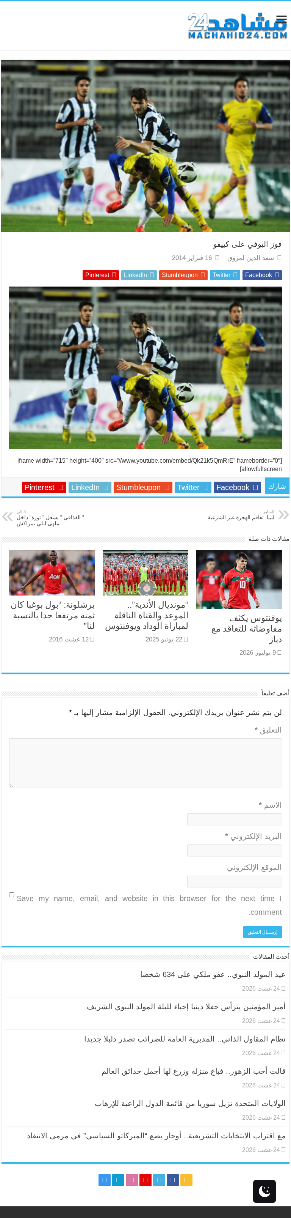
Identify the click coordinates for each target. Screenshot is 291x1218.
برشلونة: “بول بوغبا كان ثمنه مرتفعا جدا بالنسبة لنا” (53, 615)
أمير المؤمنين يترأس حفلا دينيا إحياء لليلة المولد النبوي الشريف (186, 1006)
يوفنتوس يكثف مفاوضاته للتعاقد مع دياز (246, 628)
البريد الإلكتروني (253, 836)
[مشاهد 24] (237, 25)
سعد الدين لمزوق (250, 258)
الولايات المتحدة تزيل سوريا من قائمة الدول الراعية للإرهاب (190, 1103)
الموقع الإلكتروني (254, 867)
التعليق (268, 730)
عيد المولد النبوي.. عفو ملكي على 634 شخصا (213, 974)
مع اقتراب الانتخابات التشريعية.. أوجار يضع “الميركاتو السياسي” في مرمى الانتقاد (156, 1135)
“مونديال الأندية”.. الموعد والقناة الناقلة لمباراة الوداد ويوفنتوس (146, 615)
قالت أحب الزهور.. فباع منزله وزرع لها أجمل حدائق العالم (194, 1071)
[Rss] (186, 1180)
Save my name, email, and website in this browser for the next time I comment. (149, 905)
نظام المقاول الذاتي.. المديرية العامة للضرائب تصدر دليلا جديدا (185, 1039)
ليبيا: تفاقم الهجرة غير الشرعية (241, 514)
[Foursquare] (118, 1180)
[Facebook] (173, 1180)
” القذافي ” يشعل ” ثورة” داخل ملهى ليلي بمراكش (50, 517)
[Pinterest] (145, 1180)
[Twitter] (159, 1180)
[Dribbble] (132, 1180)
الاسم (270, 805)
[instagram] (105, 1180)
